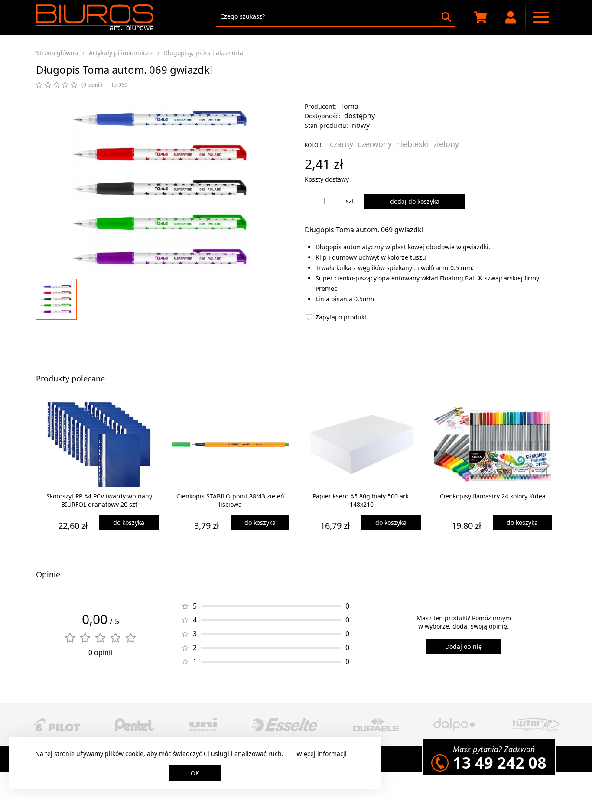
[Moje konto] (510, 17)
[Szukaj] (446, 17)
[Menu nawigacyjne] (541, 17)
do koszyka (128, 522)
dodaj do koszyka (414, 201)
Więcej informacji (321, 753)
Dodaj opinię (463, 646)
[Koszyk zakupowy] (480, 17)
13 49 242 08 (499, 762)
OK (195, 773)
